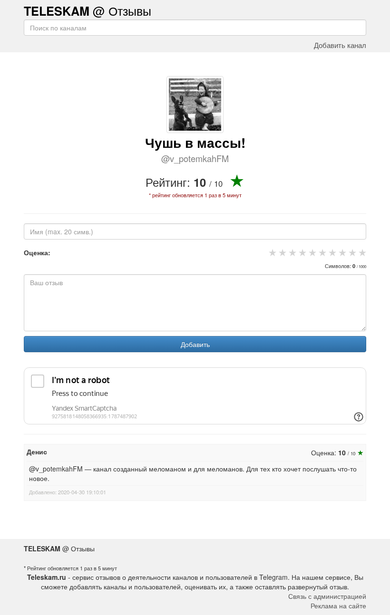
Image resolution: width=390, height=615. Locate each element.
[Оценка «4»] (301, 252)
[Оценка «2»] (281, 252)
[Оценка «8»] (341, 252)
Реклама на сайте (338, 605)
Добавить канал (340, 44)
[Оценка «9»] (351, 252)
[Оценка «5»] (311, 252)
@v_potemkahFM (195, 158)
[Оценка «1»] (271, 252)
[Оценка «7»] (331, 252)
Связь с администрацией (327, 596)
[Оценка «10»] (361, 252)
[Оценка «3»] (291, 252)
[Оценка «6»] (321, 252)
